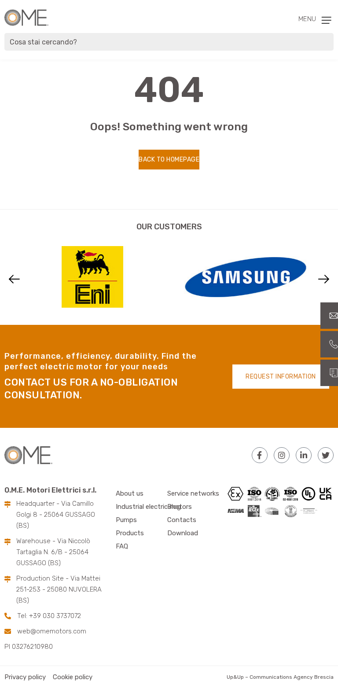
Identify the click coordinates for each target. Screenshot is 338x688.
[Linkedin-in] (304, 455)
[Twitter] (326, 455)
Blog (174, 507)
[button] (14, 279)
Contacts (181, 520)
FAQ (122, 546)
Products (130, 533)
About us (129, 493)
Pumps (126, 520)
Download (182, 533)
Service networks (193, 493)
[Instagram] (282, 455)
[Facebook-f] (260, 455)
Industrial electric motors (154, 507)
